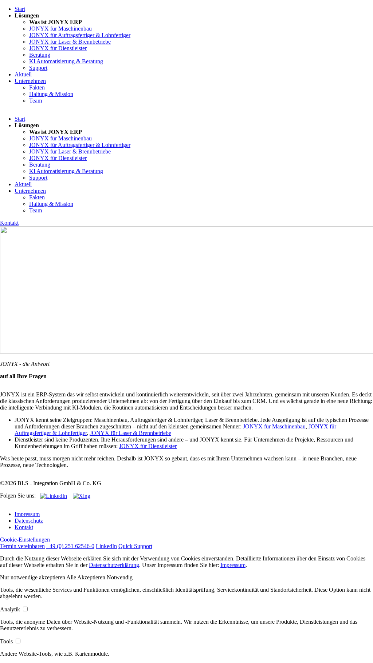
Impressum (27, 514)
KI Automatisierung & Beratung (66, 61)
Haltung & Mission (51, 94)
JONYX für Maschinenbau (60, 28)
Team (35, 100)
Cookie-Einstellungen (25, 539)
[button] (33, 577)
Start (20, 9)
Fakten (37, 87)
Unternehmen (30, 81)
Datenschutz (29, 521)
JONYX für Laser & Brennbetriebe (70, 42)
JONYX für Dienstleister (58, 48)
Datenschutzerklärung (114, 565)
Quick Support (135, 546)
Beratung (39, 55)
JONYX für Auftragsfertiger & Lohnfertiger (79, 35)
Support (38, 68)
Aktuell (23, 74)
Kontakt (9, 223)
